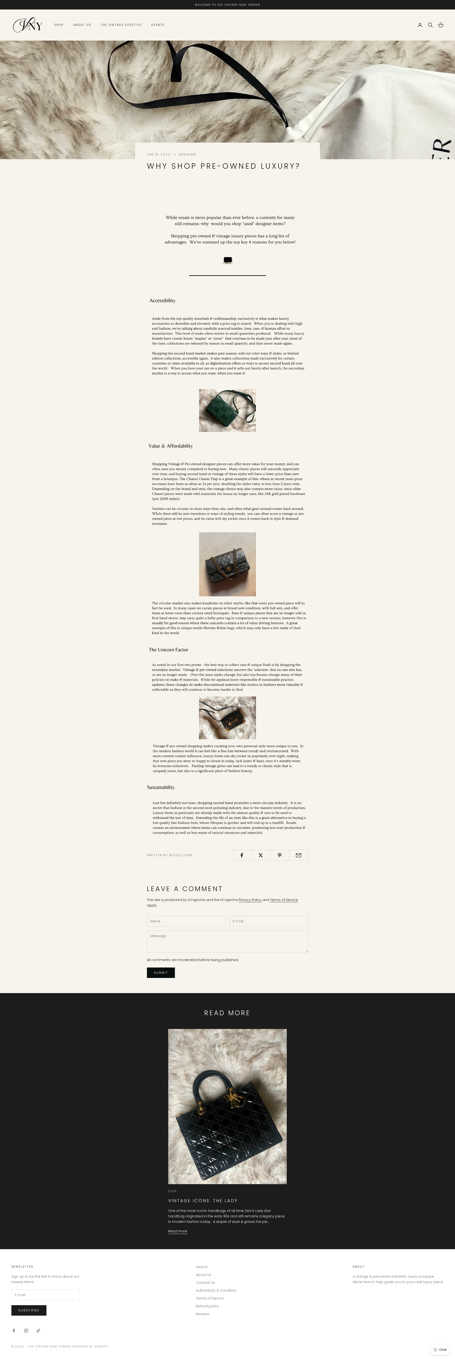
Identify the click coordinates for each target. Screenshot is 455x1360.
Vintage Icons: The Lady (203, 1201)
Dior (172, 1191)
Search (202, 1267)
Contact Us (205, 1282)
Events (158, 25)
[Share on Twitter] (260, 855)
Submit (161, 972)
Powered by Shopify (90, 1346)
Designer (187, 154)
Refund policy (207, 1306)
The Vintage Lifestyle (121, 25)
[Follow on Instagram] (26, 1330)
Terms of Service (284, 899)
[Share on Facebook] (241, 855)
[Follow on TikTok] (38, 1330)
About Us (82, 25)
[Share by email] (298, 855)
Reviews (202, 1314)
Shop (59, 25)
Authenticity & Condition (216, 1290)
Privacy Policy (250, 899)
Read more (177, 1231)
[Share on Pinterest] (279, 855)
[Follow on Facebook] (13, 1330)
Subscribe (29, 1310)
